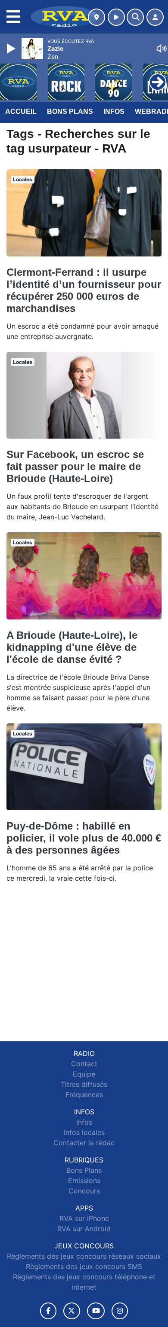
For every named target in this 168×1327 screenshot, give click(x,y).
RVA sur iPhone (84, 1218)
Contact (84, 1063)
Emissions (84, 1180)
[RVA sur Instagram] (120, 1311)
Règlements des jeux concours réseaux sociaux (84, 1256)
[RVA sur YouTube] (96, 1311)
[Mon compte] (155, 17)
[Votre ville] (96, 17)
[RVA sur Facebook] (48, 1311)
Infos (113, 111)
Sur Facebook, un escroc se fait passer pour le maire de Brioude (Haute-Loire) (75, 466)
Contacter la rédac (84, 1142)
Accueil (21, 111)
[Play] (12, 48)
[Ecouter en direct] (116, 17)
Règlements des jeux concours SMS (84, 1266)
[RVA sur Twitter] (71, 1311)
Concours (84, 1191)
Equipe (84, 1074)
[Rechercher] (135, 17)
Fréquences (84, 1094)
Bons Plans (70, 111)
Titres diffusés (84, 1084)
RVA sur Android (84, 1228)
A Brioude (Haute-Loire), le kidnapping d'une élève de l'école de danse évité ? (71, 647)
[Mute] (161, 48)
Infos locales (84, 1132)
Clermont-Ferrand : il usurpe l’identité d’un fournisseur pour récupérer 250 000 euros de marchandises (83, 290)
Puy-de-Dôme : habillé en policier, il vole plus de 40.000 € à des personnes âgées (83, 838)
